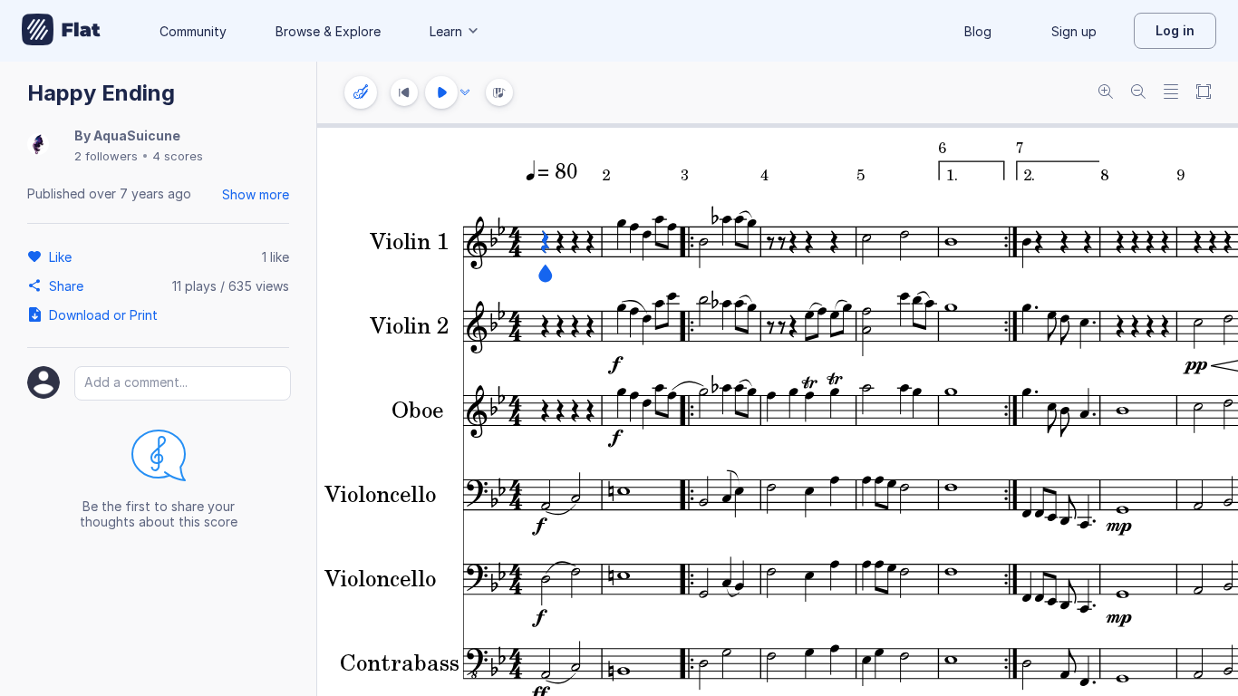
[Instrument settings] (360, 92)
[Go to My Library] (61, 31)
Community (193, 31)
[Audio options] (465, 92)
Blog (977, 31)
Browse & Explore (328, 31)
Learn (446, 31)
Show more (255, 194)
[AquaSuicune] (38, 145)
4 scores (177, 156)
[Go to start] (404, 92)
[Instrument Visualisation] (499, 92)
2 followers (106, 156)
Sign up (1074, 31)
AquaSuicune (136, 135)
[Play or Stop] (441, 92)
